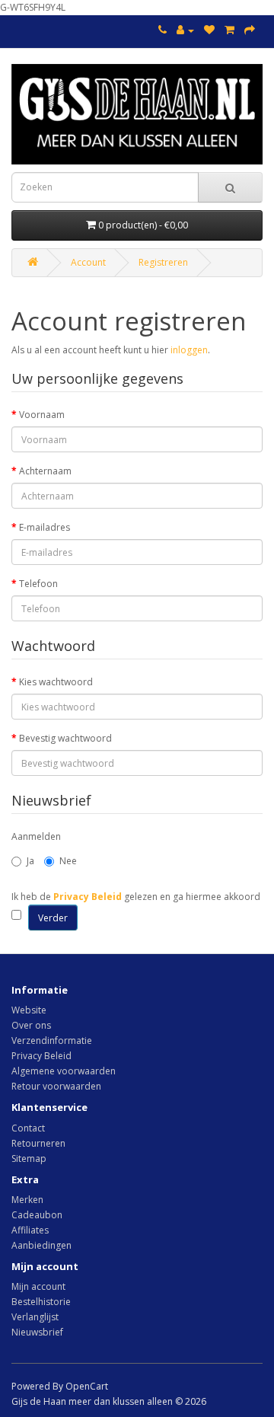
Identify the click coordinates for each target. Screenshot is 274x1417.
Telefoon (38, 583)
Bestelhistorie (41, 1301)
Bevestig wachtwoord (65, 738)
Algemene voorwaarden (63, 1070)
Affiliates (30, 1230)
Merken (27, 1199)
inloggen (189, 349)
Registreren (163, 262)
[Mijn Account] (185, 30)
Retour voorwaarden (56, 1086)
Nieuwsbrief (37, 1332)
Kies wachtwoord (56, 681)
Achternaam (45, 470)
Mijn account (38, 1286)
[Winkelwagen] (229, 30)
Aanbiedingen (41, 1245)
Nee (68, 860)
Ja (30, 860)
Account (88, 262)
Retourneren (38, 1143)
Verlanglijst (35, 1316)
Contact (28, 1128)
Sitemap (28, 1158)
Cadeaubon (36, 1214)
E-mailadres (44, 527)
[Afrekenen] (249, 30)
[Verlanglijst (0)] (209, 30)
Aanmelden (36, 836)
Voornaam (42, 414)
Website (28, 1010)
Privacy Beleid (41, 1055)
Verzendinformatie (51, 1040)
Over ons (31, 1025)
